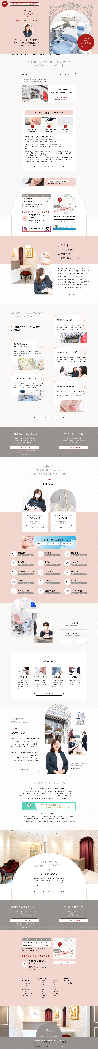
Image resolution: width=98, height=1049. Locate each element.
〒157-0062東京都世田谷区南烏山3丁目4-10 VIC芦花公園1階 (38, 968)
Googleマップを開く (64, 221)
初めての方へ (15, 54)
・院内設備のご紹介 (27, 996)
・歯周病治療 (41, 980)
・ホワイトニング (55, 980)
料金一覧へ (72, 641)
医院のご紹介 (34, 54)
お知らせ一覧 (68, 74)
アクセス (58, 54)
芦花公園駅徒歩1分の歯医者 (41, 1046)
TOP (23, 978)
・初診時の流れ (26, 983)
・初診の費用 (25, 985)
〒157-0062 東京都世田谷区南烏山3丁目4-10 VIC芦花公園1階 (49, 1042)
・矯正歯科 (41, 997)
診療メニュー (43, 54)
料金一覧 (51, 54)
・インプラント (42, 995)
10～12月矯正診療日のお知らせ (39, 79)
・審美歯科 (41, 993)
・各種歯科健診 (54, 993)
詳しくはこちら (49, 166)
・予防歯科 (41, 982)
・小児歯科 (41, 991)
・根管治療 (41, 989)
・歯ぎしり (53, 982)
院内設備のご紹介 (49, 891)
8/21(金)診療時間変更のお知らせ (39, 81)
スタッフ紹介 (24, 54)
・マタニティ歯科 (55, 991)
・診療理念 (25, 991)
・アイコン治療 (54, 995)
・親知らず (41, 987)
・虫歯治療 (41, 984)
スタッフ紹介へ (25, 770)
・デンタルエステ (55, 989)
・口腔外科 (53, 987)
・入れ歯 (52, 984)
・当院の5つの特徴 (27, 993)
